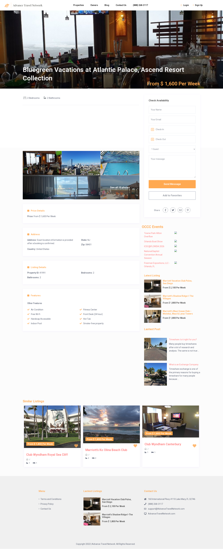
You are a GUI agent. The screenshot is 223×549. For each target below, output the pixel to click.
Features (36, 295)
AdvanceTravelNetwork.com (161, 513)
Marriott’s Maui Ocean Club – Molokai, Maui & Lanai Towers (178, 312)
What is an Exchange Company (183, 364)
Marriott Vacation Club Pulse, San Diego (177, 282)
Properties (78, 5)
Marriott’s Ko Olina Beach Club (106, 450)
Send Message (172, 184)
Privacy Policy (47, 504)
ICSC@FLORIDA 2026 (154, 246)
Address (35, 234)
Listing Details (38, 267)
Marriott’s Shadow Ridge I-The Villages (178, 297)
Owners (94, 5)
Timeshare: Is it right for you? (183, 339)
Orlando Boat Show (153, 241)
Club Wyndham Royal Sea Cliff (47, 454)
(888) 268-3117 (140, 5)
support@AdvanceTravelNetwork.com (166, 509)
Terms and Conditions (51, 499)
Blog (107, 5)
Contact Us (121, 5)
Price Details (38, 210)
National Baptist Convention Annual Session (153, 254)
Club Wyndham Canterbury (163, 444)
